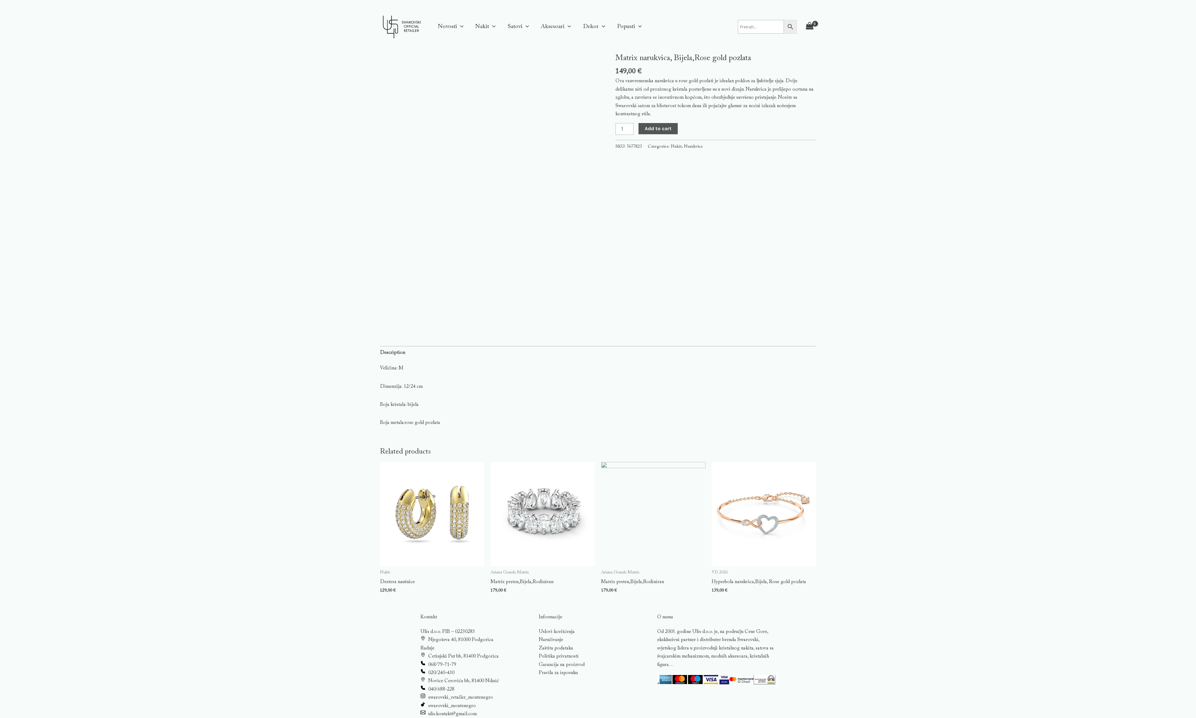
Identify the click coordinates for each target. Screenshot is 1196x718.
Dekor (591, 27)
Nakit (482, 27)
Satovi (515, 27)
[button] (460, 26)
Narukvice (693, 146)
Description (392, 352)
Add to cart (658, 128)
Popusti (626, 27)
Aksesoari (552, 27)
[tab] (392, 352)
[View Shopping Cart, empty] (809, 27)
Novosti (447, 27)
